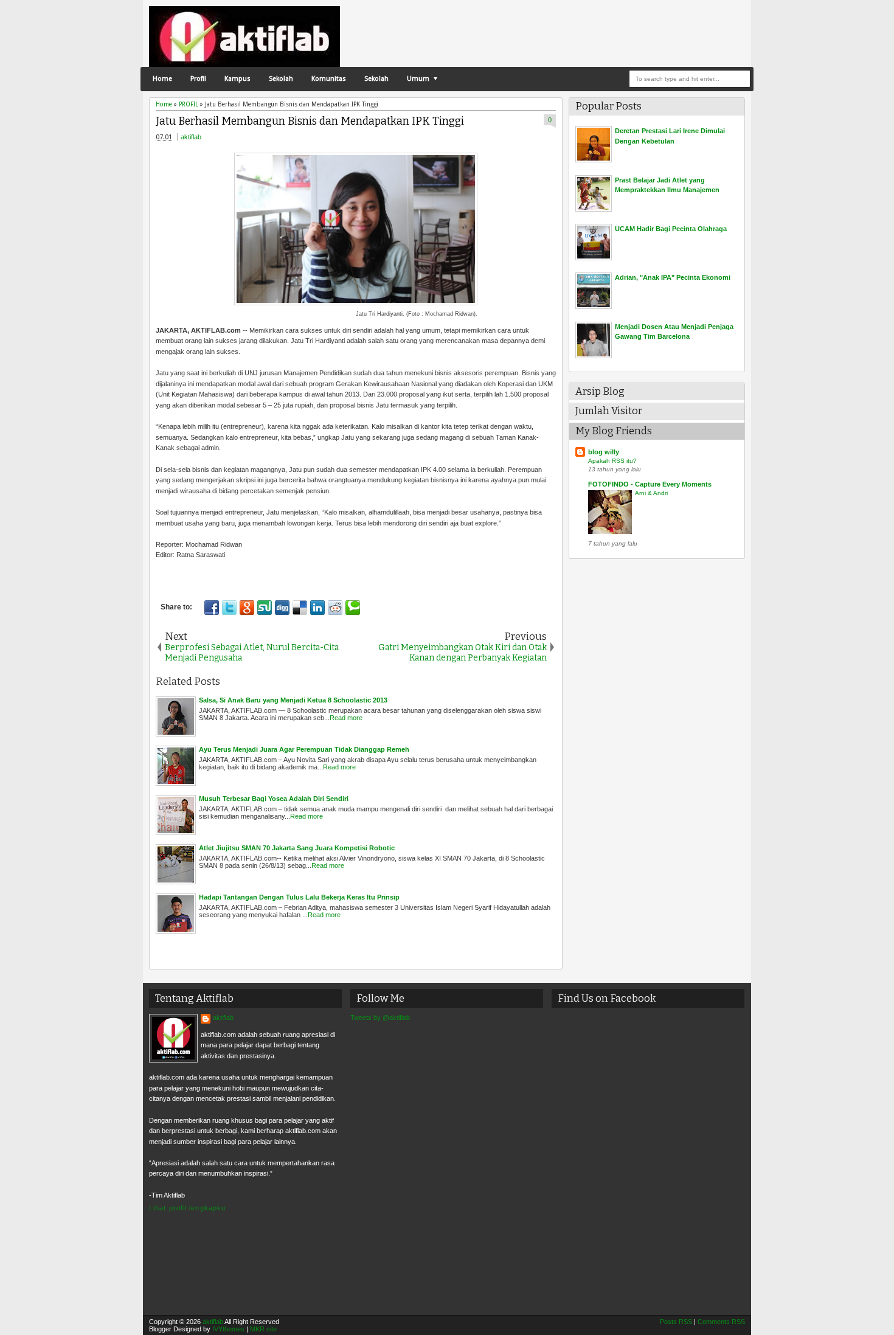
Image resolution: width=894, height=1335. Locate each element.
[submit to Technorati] (352, 607)
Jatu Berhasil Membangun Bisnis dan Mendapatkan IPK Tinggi (310, 121)
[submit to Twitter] (229, 607)
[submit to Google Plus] (247, 607)
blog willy (603, 452)
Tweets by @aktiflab (380, 1017)
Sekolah (281, 79)
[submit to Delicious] (300, 607)
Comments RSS (721, 1321)
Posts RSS (676, 1321)
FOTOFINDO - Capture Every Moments (650, 484)
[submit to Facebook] (211, 607)
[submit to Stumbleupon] (264, 607)
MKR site (263, 1329)
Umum (418, 79)
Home (162, 79)
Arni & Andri (651, 493)
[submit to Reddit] (335, 607)
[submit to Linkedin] (317, 607)
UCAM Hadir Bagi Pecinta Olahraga (671, 228)
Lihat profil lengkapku (187, 1208)
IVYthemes (228, 1329)
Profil (198, 79)
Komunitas (328, 79)
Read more (346, 717)
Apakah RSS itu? (612, 460)
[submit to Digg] (282, 607)
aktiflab (191, 136)
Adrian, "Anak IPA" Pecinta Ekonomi (672, 277)
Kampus (237, 79)
